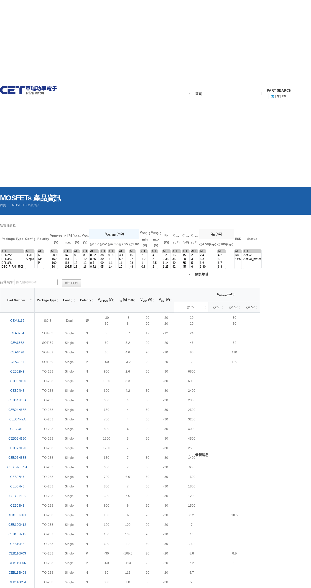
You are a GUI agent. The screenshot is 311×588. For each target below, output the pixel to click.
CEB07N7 (17, 477)
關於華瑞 (202, 274)
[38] (103, 255)
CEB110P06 (17, 563)
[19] (122, 267)
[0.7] (94, 263)
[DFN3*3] (12, 259)
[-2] (144, 255)
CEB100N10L (17, 515)
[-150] (54, 259)
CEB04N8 (17, 429)
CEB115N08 (17, 572)
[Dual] (29, 255)
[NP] (41, 259)
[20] (185, 259)
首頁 (198, 94)
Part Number (16, 300)
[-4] (154, 255)
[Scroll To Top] (301, 582)
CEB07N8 (17, 486)
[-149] (67, 255)
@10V (190, 307)
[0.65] (94, 259)
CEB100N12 (17, 524)
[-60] (54, 267)
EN (284, 96)
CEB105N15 (17, 534)
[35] (176, 259)
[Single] (29, 259)
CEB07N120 (17, 448)
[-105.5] (67, 267)
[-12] (85, 263)
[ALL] (12, 251)
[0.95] (111, 255)
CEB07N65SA (17, 467)
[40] (176, 263)
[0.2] (166, 255)
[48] (132, 267)
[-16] (85, 267)
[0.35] (166, 259)
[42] (176, 267)
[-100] (54, 263)
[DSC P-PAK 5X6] (12, 267)
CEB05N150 (17, 438)
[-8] (85, 255)
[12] (77, 263)
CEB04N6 (17, 390)
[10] (77, 259)
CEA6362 (17, 343)
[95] (103, 267)
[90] (103, 263)
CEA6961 (17, 362)
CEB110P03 (17, 553)
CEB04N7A (17, 419)
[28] (132, 263)
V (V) (105, 300)
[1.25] (166, 267)
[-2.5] (154, 263)
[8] (77, 255)
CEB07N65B (17, 457)
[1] (111, 259)
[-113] (67, 263)
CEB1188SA (17, 582)
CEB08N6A (17, 496)
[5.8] (122, 259)
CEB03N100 (17, 381)
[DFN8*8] (12, 263)
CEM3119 (17, 320)
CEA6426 (17, 352)
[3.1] (122, 255)
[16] (77, 267)
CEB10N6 (17, 544)
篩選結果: (7, 282)
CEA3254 (17, 333)
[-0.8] (144, 267)
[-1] (144, 263)
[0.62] (94, 255)
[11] (122, 263)
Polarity (85, 300)
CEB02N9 (17, 371)
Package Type (46, 300)
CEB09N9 (17, 505)
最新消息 (202, 455)
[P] (41, 263)
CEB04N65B (17, 410)
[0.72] (94, 267)
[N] (41, 255)
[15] (176, 255)
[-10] (85, 259)
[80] (103, 259)
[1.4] (111, 267)
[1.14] (166, 263)
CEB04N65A (17, 400)
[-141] (67, 259)
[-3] (154, 259)
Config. (68, 300)
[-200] (54, 255)
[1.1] (111, 263)
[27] (132, 259)
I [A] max (127, 300)
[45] (185, 267)
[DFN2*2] (12, 255)
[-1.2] (144, 259)
